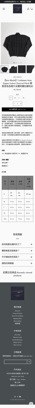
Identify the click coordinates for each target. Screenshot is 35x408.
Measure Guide (17, 337)
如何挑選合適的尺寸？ (12, 244)
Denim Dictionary (17, 340)
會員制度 (17, 323)
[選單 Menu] (4, 9)
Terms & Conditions (17, 316)
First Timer (18, 334)
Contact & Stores (17, 313)
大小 (17, 94)
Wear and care (18, 345)
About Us (17, 311)
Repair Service (17, 342)
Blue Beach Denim (20, 399)
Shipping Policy (17, 318)
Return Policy (17, 321)
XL (24, 98)
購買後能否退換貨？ (11, 251)
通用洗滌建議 (8, 263)
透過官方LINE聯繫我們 (17, 385)
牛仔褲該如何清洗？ (11, 257)
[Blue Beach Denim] (17, 8)
